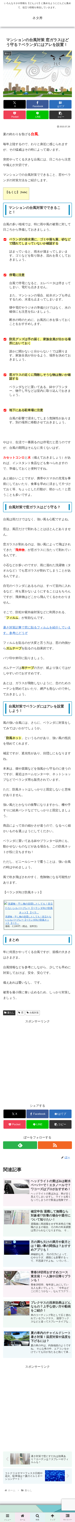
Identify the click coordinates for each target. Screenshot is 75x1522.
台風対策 (34, 1012)
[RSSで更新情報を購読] (55, 1145)
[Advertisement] (37, 1061)
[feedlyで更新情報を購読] (20, 1145)
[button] (60, 115)
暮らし (10, 1012)
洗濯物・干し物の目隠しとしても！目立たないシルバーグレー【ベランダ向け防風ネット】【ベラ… (28, 919)
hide (23, 192)
